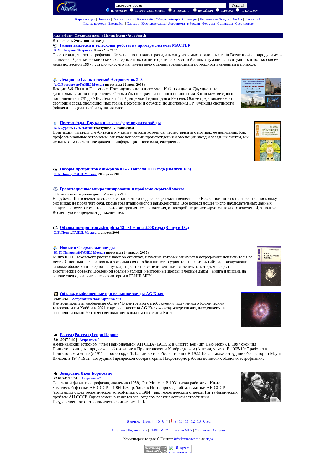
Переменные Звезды (215, 19)
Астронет (118, 430)
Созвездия (189, 19)
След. (207, 421)
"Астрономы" (88, 340)
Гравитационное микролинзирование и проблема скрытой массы (122, 189)
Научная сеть (137, 430)
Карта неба (145, 19)
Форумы (208, 23)
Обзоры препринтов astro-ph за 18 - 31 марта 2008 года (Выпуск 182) (124, 227)
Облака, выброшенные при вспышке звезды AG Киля (112, 293)
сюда (209, 439)
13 (199, 421)
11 (187, 421)
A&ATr (237, 19)
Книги (130, 19)
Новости (104, 19)
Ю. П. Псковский (67, 252)
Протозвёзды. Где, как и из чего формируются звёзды (110, 123)
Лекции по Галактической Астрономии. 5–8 (101, 79)
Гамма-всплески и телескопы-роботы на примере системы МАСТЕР (125, 45)
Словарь (133, 23)
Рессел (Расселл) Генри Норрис (89, 334)
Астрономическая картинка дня (96, 299)
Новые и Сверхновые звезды (87, 247)
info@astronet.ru (186, 439)
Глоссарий (252, 19)
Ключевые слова (153, 23)
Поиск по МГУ (181, 430)
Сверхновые (244, 23)
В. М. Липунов (65, 50)
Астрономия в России (184, 23)
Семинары (225, 23)
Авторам (218, 430)
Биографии (116, 23)
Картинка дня (85, 19)
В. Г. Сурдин (63, 128)
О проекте (202, 430)
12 (193, 421)
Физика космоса (94, 23)
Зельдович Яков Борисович (86, 373)
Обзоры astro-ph (168, 19)
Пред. (147, 421)
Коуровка (85, 50)
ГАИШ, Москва (92, 84)
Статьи (118, 19)
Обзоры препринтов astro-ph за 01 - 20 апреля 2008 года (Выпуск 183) (125, 169)
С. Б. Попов (62, 174)
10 (181, 421)
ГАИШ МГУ (159, 430)
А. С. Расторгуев (66, 84)
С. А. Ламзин (83, 128)
